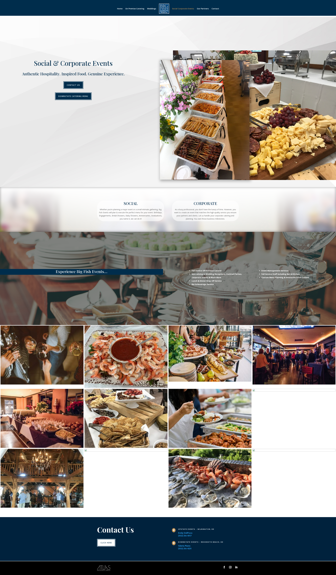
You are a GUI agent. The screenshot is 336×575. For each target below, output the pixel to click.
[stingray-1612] (42, 447)
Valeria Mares (184, 546)
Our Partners (203, 8)
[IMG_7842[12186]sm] (126, 450)
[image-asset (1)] (210, 381)
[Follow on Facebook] (224, 567)
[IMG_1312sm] (126, 447)
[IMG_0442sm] (210, 507)
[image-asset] (42, 384)
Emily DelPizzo (185, 533)
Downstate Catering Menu (73, 96)
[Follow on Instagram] (230, 567)
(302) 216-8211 (184, 548)
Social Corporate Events (183, 8)
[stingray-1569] (294, 384)
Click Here (106, 543)
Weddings (151, 8)
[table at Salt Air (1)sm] (294, 391)
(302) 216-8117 (184, 535)
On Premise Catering (134, 8)
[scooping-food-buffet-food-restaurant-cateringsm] (210, 447)
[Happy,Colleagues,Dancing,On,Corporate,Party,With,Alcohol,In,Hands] (294, 450)
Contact (215, 8)
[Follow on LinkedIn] (236, 567)
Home (119, 8)
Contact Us (73, 85)
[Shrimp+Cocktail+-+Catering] (126, 387)
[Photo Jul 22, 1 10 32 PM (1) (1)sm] (42, 507)
